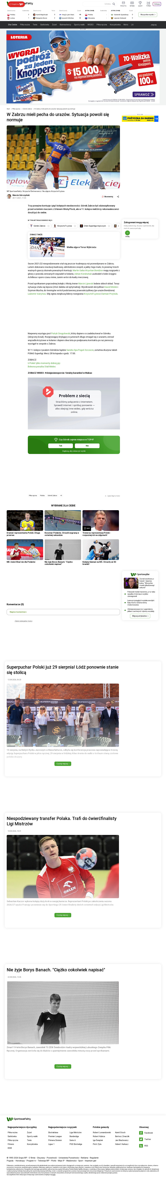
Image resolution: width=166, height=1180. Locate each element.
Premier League (55, 1136)
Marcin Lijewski (85, 283)
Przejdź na (15, 4)
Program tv (31, 1161)
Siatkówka (44, 24)
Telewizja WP (43, 1161)
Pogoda (10, 1161)
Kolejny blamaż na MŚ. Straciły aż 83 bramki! (99, 563)
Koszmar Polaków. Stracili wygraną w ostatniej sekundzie (62, 534)
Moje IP (61, 1161)
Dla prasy (41, 1158)
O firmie (32, 1158)
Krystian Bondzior (94, 270)
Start (8, 109)
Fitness (11, 1144)
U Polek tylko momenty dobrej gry (44, 363)
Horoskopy (20, 1161)
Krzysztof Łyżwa (92, 294)
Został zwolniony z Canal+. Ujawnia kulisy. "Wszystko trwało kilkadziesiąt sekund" (146, 583)
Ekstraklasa (53, 1132)
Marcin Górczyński (21, 195)
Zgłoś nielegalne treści (23, 621)
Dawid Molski (110, 287)
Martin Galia (78, 270)
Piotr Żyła (97, 1144)
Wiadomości (71, 1161)
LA (132, 24)
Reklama (84, 1158)
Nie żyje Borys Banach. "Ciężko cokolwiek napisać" (59, 563)
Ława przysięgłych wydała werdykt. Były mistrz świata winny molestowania (141, 602)
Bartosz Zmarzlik (122, 1136)
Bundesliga (74, 1136)
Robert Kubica (99, 1136)
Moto (125, 24)
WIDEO (90, 24)
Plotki (53, 1161)
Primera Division (55, 1140)
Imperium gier (90, 1161)
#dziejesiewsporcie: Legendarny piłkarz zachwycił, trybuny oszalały (140, 610)
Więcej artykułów (139, 616)
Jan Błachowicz (121, 1140)
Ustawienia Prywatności (69, 1158)
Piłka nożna (25, 24)
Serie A (73, 1140)
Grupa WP (23, 1158)
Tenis (35, 24)
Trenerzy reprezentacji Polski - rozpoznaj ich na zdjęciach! (97, 534)
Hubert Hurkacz (121, 1144)
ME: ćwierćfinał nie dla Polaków (21, 562)
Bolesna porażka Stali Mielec (42, 366)
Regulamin (94, 1158)
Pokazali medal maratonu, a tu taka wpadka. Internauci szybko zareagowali (141, 594)
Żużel (54, 24)
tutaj (53, 1174)
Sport (80, 1161)
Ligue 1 (51, 1144)
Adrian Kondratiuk (83, 274)
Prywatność (52, 1158)
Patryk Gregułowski (60, 333)
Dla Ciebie (12, 24)
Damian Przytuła (109, 294)
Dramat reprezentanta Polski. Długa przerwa (23, 534)
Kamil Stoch (120, 1132)
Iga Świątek (98, 1140)
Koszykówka (115, 24)
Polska (42, 495)
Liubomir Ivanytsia (37, 294)
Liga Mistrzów (76, 1132)
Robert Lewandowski (102, 1132)
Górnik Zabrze (27, 109)
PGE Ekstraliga (76, 1144)
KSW (10, 1148)
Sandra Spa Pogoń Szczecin (80, 350)
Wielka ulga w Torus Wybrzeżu (81, 247)
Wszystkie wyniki (147, 15)
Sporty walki (79, 24)
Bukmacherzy (65, 24)
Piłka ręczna (101, 24)
